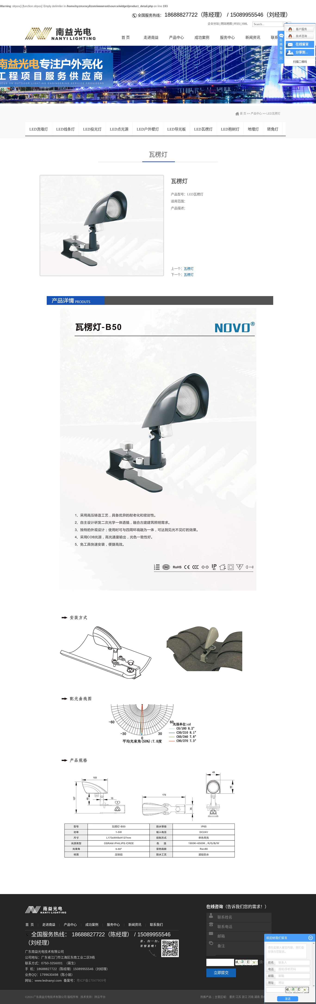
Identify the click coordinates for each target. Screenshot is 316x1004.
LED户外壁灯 (148, 129)
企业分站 (213, 23)
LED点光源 (119, 129)
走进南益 (151, 37)
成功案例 (202, 37)
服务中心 (227, 37)
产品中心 (176, 37)
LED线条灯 (65, 129)
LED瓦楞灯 (273, 113)
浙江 (244, 997)
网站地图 (226, 23)
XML (245, 23)
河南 (251, 997)
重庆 (232, 997)
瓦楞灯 (189, 268)
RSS (237, 23)
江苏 (238, 997)
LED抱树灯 (230, 129)
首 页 (125, 37)
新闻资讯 (252, 37)
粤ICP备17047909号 (91, 980)
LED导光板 (176, 129)
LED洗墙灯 (38, 129)
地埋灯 (253, 129)
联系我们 (156, 924)
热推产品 (205, 997)
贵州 (263, 997)
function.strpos (32, 6)
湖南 (257, 997)
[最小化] (310, 938)
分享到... (302, 52)
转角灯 (272, 129)
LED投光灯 (92, 129)
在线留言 (302, 44)
